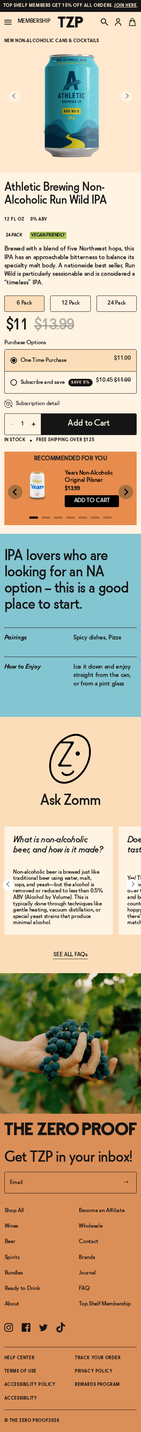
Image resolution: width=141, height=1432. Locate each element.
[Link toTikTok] (60, 1327)
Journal (87, 1273)
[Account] (118, 22)
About (12, 1304)
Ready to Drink (22, 1288)
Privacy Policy (93, 1371)
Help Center (19, 1358)
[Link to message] (70, 6)
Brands (87, 1257)
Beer (10, 1241)
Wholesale (90, 1226)
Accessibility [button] (20, 1398)
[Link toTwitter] (43, 1327)
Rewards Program (97, 1385)
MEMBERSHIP (34, 21)
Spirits (12, 1257)
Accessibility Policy (30, 1385)
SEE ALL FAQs (70, 954)
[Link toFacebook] (26, 1327)
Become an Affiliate (101, 1210)
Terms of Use (20, 1371)
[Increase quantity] (33, 424)
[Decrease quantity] (12, 424)
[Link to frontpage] (70, 1128)
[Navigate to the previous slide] (14, 96)
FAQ (84, 1288)
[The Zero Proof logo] (70, 22)
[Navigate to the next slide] (126, 96)
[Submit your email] (126, 1182)
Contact (88, 1241)
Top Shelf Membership (105, 1304)
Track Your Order (98, 1358)
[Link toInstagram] (8, 1327)
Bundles (14, 1273)
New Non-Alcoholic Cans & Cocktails (51, 41)
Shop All (14, 1210)
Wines (11, 1226)
